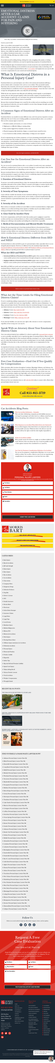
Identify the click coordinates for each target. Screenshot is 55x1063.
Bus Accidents (7, 575)
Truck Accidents (8, 675)
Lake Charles (47, 1021)
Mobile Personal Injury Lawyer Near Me (15, 838)
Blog (9, 39)
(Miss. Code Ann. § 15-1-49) (22, 317)
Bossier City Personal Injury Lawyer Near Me (16, 832)
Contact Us (17, 1023)
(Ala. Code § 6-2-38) (19, 310)
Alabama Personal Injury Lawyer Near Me (15, 758)
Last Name (7, 487)
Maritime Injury (8, 625)
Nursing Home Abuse (9, 640)
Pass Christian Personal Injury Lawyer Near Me (17, 882)
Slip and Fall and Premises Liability (13, 663)
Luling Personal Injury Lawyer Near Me (15, 894)
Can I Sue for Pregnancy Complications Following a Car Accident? (33, 450)
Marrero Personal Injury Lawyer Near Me (15, 805)
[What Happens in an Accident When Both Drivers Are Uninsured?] (7, 429)
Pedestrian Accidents (9, 645)
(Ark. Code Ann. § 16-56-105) (21, 312)
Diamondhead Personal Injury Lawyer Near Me (17, 906)
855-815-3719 (35, 153)
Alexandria (46, 1005)
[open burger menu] (2, 5)
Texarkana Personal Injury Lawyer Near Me (16, 799)
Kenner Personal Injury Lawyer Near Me (15, 823)
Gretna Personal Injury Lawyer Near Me (15, 793)
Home (5, 39)
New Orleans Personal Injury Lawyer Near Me (16, 876)
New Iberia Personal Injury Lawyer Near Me (16, 888)
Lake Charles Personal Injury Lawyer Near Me (16, 802)
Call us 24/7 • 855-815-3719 (27, 535)
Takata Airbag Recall (9, 669)
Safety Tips (7, 660)
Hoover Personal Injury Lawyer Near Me (15, 820)
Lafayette (46, 1019)
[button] (44, 17)
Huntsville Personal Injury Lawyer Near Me (16, 764)
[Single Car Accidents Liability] (7, 442)
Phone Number (8, 492)
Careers (17, 1013)
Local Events (7, 622)
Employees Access (19, 1021)
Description (7, 501)
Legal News (7, 616)
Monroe (46, 1027)
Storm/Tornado (32, 1017)
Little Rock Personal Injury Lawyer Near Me (16, 861)
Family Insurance (8, 601)
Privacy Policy (44, 1049)
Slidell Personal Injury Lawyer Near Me (14, 770)
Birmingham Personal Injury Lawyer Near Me (16, 850)
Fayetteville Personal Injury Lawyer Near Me (16, 852)
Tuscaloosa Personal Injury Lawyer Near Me (16, 873)
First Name (7, 483)
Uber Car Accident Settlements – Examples (27, 412)
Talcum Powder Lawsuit (10, 672)
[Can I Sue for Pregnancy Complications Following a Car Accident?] (7, 454)
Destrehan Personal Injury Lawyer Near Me (16, 814)
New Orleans (47, 1030)
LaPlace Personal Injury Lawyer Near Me (15, 811)
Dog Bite (6, 592)
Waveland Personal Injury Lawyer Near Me (16, 776)
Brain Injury (7, 569)
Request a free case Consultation (27, 540)
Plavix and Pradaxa (9, 651)
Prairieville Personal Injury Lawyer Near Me (16, 855)
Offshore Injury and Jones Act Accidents (15, 643)
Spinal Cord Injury (9, 666)
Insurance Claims (8, 613)
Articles (17, 1015)
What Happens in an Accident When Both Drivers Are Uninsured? (33, 425)
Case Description (11, 971)
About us (17, 1006)
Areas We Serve (18, 1008)
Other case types (33, 1033)
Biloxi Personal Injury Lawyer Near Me (14, 761)
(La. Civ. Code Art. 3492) (20, 315)
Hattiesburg (47, 1015)
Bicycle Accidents (8, 563)
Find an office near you (27, 545)
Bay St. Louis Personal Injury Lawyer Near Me (16, 858)
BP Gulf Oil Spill (8, 566)
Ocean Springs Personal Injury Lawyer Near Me (17, 817)
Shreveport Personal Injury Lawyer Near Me (16, 796)
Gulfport (46, 1013)
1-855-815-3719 (29, 380)
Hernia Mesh (7, 604)
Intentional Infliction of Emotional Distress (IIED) (14, 247)
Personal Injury (8, 648)
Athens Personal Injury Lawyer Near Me (15, 870)
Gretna (45, 1011)
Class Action (7, 580)
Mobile (45, 1025)
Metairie (46, 1023)
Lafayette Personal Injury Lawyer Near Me (15, 847)
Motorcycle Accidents (9, 634)
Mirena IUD (7, 631)
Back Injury (7, 560)
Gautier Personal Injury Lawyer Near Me (15, 826)
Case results (18, 1009)
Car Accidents (13, 39)
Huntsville (46, 1017)
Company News (8, 583)
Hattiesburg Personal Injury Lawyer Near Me (16, 879)
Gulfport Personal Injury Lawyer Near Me (15, 909)
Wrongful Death (8, 681)
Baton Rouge (47, 1007)
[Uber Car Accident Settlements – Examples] (7, 416)
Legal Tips (6, 619)
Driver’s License (8, 595)
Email (6, 496)
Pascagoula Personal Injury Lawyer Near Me (16, 784)
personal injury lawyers (31, 288)
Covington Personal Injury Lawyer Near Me (16, 808)
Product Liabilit (8, 654)
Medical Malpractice (9, 628)
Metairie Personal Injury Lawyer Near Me (15, 773)
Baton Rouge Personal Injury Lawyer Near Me (16, 790)
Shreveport (46, 1032)
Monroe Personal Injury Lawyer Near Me (15, 897)
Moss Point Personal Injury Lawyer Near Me (16, 885)
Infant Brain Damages (10, 610)
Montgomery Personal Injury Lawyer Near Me (16, 900)
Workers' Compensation (10, 678)
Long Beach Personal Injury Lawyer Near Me (16, 767)
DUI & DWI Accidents (33, 1007)
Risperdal (6, 657)
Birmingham (47, 1009)
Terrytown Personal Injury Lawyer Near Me (16, 779)
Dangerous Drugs (8, 586)
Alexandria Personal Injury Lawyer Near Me (16, 841)
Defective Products (9, 589)
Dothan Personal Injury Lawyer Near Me (15, 835)
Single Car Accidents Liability (23, 437)
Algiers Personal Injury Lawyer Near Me (15, 864)
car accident (31, 68)
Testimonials (18, 1011)
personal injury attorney (46, 334)
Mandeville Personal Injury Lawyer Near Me (16, 782)
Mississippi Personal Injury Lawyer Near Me (16, 891)
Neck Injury (7, 637)
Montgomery (47, 1028)
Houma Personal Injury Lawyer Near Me (15, 867)
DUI (5, 598)
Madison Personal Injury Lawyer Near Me (15, 787)
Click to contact (19, 288)
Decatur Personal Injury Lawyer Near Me (15, 903)
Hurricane (6, 607)
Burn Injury (7, 572)
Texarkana (46, 1034)
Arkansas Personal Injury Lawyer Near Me (15, 829)
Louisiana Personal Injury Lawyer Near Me (15, 844)
